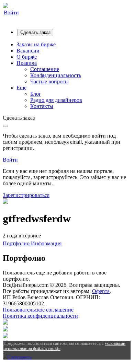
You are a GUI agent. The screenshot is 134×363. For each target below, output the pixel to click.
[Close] (5, 126)
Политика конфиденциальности (40, 316)
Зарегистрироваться (26, 195)
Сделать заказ (35, 32)
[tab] (17, 243)
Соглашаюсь (20, 357)
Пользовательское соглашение (38, 310)
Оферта (101, 291)
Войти (11, 12)
